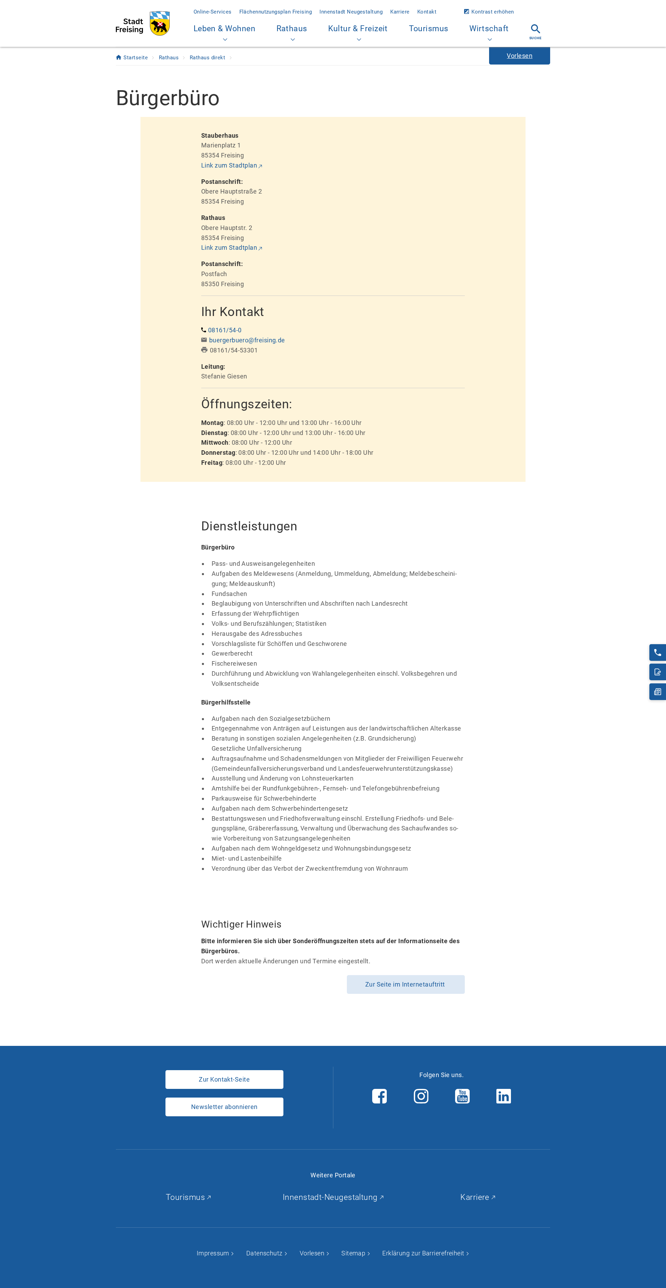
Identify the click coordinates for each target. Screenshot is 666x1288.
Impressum (214, 1253)
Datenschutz (265, 1253)
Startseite (136, 57)
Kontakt (426, 12)
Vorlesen (313, 1253)
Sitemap (354, 1253)
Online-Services (213, 12)
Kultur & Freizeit (358, 28)
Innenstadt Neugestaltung (351, 12)
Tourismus (429, 28)
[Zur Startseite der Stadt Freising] (143, 23)
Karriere (400, 12)
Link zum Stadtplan (229, 165)
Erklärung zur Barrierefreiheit (424, 1253)
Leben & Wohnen (224, 28)
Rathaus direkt (208, 57)
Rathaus (291, 28)
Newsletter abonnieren (224, 1106)
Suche (535, 38)
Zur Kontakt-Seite (224, 1079)
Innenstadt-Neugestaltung (331, 1197)
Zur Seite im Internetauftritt (406, 984)
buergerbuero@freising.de (247, 340)
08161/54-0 (225, 330)
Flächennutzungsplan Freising (275, 12)
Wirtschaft (489, 28)
